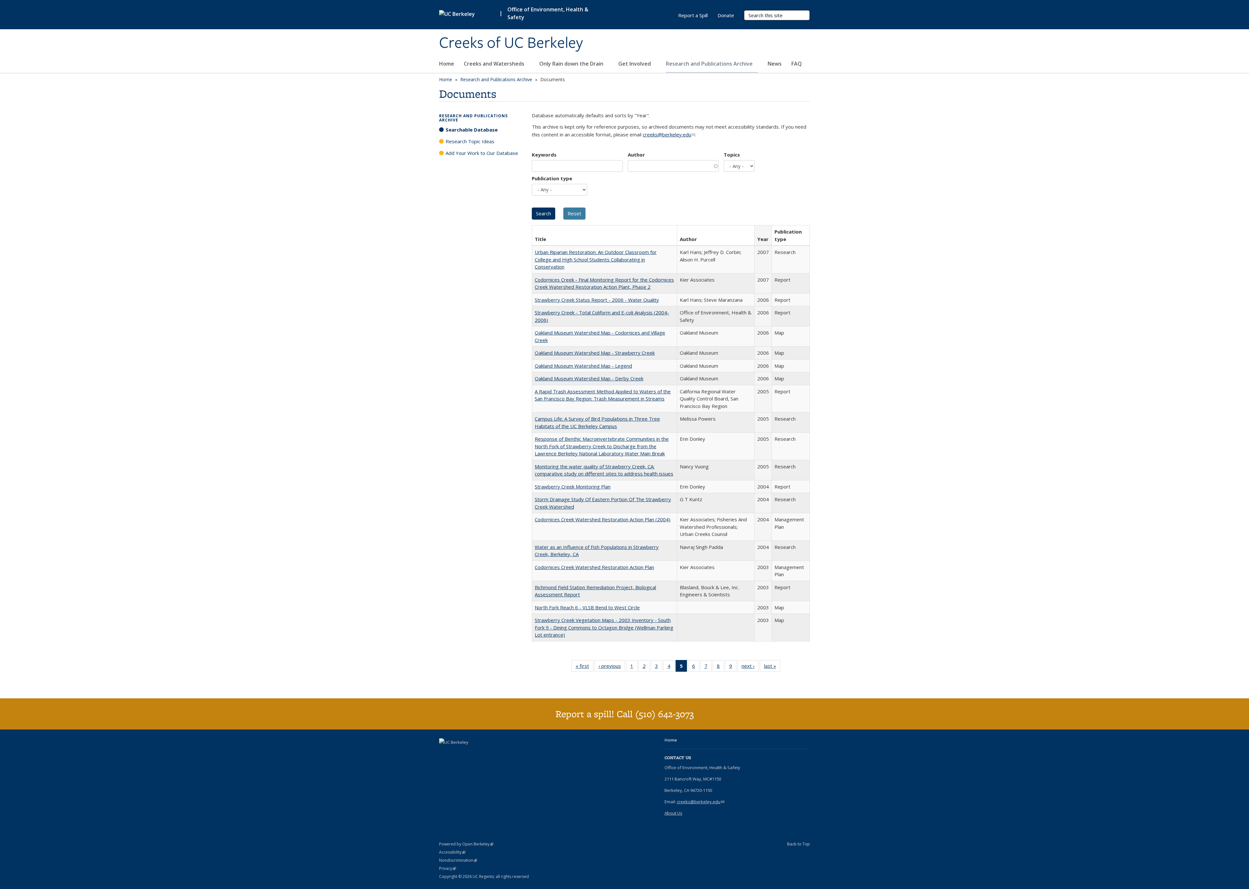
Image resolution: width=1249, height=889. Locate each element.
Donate (726, 15)
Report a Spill (693, 15)
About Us (673, 813)
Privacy (447, 868)
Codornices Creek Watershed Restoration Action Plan (594, 567)
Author (636, 154)
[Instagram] (457, 753)
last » (772, 667)
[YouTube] (445, 753)
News (775, 63)
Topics (732, 154)
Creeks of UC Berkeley (511, 43)
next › (750, 667)
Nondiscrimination (458, 860)
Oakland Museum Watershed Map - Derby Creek (589, 378)
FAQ (796, 63)
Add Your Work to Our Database (482, 153)
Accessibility (452, 852)
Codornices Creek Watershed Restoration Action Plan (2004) (602, 519)
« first (584, 667)
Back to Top (798, 844)
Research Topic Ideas (470, 141)
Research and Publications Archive (710, 63)
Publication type (552, 178)
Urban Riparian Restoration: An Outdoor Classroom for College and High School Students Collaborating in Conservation (596, 259)
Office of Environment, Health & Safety (547, 13)
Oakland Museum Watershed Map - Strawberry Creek (595, 352)
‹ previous (611, 667)
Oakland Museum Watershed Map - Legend (583, 365)
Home (446, 63)
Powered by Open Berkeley (466, 844)
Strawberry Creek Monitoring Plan (573, 486)
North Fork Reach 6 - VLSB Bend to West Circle (587, 607)
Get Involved (635, 63)
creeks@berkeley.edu (669, 134)
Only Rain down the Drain (572, 63)
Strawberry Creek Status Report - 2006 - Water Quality (597, 300)
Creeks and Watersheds (495, 63)
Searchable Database (472, 129)
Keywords (544, 154)
